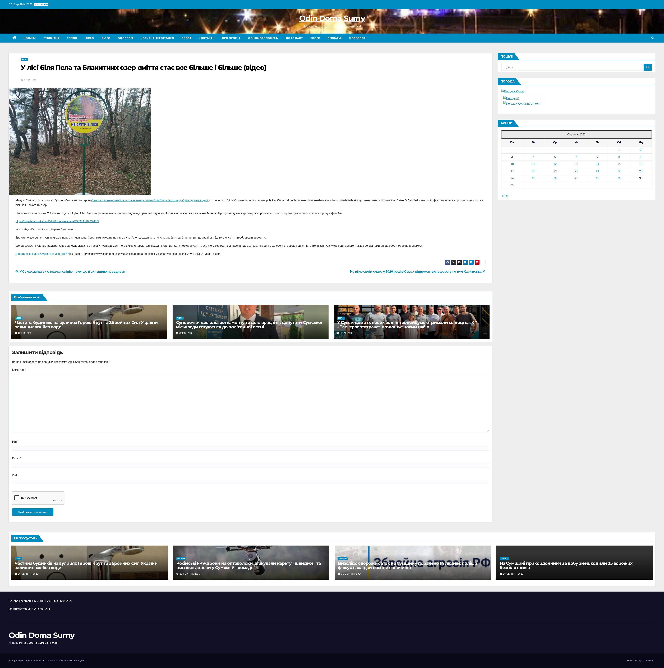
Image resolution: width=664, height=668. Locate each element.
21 (597, 171)
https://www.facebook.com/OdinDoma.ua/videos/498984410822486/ (57, 221)
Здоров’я (125, 38)
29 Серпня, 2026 (28, 574)
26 (555, 178)
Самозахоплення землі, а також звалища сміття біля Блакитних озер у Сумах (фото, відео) (150, 200)
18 (533, 171)
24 (512, 178)
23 (640, 171)
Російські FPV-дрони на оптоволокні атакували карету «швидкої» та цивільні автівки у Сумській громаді (248, 565)
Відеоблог (357, 38)
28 (597, 178)
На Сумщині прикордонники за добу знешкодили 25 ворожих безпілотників (566, 565)
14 (597, 164)
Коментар (19, 369)
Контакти (206, 38)
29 (619, 178)
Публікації (51, 38)
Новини (30, 38)
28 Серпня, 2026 (513, 574)
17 (512, 171)
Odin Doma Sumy (332, 18)
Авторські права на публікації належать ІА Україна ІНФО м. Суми (49, 660)
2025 (11, 660)
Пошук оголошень (644, 660)
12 (555, 164)
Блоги (315, 38)
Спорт (186, 38)
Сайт (15, 475)
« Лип (505, 195)
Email (16, 458)
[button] (652, 37)
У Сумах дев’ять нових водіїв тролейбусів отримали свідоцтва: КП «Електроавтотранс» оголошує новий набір (407, 324)
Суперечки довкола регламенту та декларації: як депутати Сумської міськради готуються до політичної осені (249, 324)
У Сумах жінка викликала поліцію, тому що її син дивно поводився (72, 271)
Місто (89, 38)
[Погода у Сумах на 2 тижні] (521, 103)
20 (576, 171)
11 (533, 164)
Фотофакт (294, 38)
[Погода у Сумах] (512, 91)
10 (512, 164)
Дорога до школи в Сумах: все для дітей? (42, 253)
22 (619, 171)
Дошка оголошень (263, 38)
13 (576, 164)
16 (640, 164)
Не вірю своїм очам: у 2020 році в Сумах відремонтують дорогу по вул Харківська (416, 271)
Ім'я (15, 441)
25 (533, 178)
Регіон (72, 38)
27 (576, 178)
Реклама (334, 38)
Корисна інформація (157, 38)
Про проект (231, 38)
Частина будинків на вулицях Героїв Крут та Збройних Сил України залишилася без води (86, 324)
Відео (106, 38)
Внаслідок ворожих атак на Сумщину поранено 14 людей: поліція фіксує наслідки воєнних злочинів (407, 565)
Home (630, 660)
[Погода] (511, 98)
